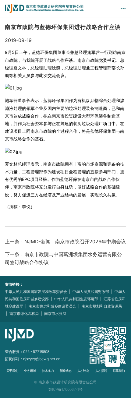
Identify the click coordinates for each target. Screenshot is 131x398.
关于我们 (12, 371)
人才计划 (83, 371)
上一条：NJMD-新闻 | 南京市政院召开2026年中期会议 (65, 241)
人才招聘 (101, 371)
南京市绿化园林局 (24, 313)
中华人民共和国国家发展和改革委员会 (36, 291)
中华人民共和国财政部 (91, 291)
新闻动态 (65, 371)
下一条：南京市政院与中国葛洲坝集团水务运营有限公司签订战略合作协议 (63, 258)
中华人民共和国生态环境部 (76, 299)
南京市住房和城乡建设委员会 (52, 306)
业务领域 (30, 371)
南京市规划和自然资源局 (102, 306)
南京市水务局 (55, 313)
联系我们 (119, 371)
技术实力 (47, 371)
